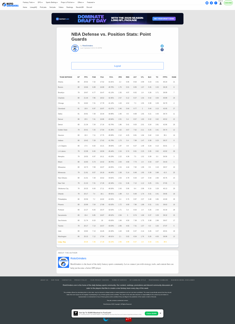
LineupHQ (33, 7)
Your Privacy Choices (99, 280)
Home (25, 7)
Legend (117, 65)
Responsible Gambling (158, 280)
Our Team (55, 280)
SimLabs (52, 7)
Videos (61, 7)
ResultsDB (80, 7)
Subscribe (228, 3)
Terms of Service (119, 280)
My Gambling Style (138, 280)
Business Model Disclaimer (182, 280)
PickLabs (43, 7)
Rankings (69, 7)
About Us (44, 280)
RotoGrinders (87, 46)
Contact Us (66, 280)
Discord (89, 7)
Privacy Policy (80, 280)
